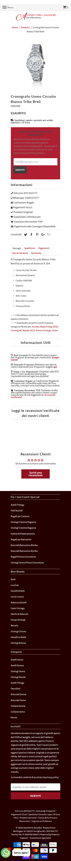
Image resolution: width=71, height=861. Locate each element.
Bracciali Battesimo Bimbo (24, 545)
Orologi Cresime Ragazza (23, 527)
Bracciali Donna (18, 694)
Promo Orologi (43, 330)
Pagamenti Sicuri (19, 814)
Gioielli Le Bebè (18, 637)
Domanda (36, 253)
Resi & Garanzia (20, 253)
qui (55, 366)
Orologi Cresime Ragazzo (23, 522)
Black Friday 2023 (49, 326)
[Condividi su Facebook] (31, 234)
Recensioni (24, 821)
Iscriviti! (20, 169)
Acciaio (35, 326)
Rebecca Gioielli (19, 602)
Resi (16, 817)
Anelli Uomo (17, 659)
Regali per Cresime (20, 516)
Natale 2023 (29, 330)
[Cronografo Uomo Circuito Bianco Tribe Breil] (35, 64)
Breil (13, 579)
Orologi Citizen (18, 631)
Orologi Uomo (18, 671)
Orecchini (15, 688)
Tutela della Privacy (47, 817)
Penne (14, 717)
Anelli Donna (17, 665)
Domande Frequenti (45, 811)
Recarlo (14, 625)
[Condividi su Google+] (42, 234)
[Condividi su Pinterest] (36, 234)
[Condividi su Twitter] (25, 234)
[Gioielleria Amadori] (35, 16)
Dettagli (17, 248)
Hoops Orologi (18, 619)
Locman (15, 585)
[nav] (8, 7)
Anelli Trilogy (17, 504)
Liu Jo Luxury (17, 596)
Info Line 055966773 (25, 811)
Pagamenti (44, 248)
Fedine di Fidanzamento (23, 533)
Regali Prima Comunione (23, 556)
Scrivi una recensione (36, 474)
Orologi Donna (18, 677)
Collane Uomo (18, 711)
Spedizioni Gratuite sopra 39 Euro (44, 814)
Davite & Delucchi (19, 614)
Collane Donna (18, 706)
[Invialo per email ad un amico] (48, 234)
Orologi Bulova (18, 643)
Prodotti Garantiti (28, 817)
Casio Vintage (18, 608)
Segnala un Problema (42, 821)
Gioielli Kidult (18, 591)
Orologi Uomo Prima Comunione (27, 562)
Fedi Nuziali (17, 510)
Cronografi (16, 330)
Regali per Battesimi (21, 539)
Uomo (55, 330)
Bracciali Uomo (18, 700)
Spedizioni (29, 248)
